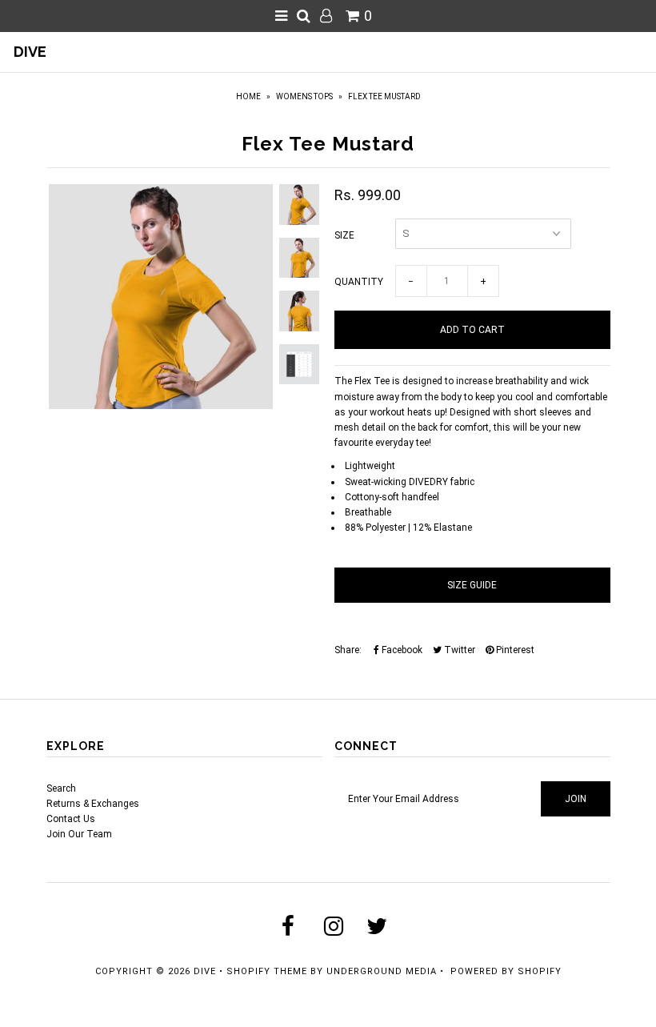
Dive (30, 51)
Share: (348, 650)
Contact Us (70, 818)
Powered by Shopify (506, 971)
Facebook (400, 650)
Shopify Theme (266, 971)
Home (248, 96)
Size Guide (472, 585)
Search (61, 788)
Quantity (358, 281)
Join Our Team (79, 834)
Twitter (458, 650)
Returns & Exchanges (92, 803)
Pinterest (514, 650)
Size (344, 235)
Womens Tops (304, 96)
